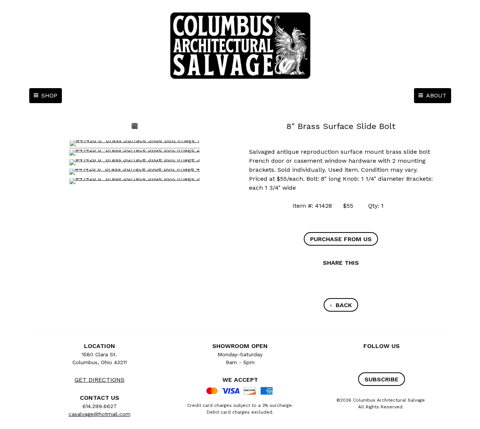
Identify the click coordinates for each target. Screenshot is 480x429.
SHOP (49, 95)
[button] (341, 239)
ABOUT (436, 95)
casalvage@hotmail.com (99, 414)
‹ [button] (341, 305)
